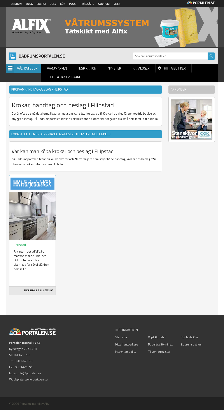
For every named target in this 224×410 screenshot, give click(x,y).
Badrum (16, 4)
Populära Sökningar (161, 344)
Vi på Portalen (157, 337)
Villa (117, 4)
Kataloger (141, 68)
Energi (41, 4)
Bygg (29, 4)
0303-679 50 (23, 361)
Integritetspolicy (125, 351)
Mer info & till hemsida (38, 290)
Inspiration (87, 68)
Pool (72, 4)
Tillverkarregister (159, 351)
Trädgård (87, 4)
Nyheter (114, 68)
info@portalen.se (29, 373)
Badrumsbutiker (191, 344)
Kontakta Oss (189, 337)
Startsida (121, 337)
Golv (53, 4)
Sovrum (104, 4)
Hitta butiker (175, 68)
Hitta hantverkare (65, 77)
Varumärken (57, 68)
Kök (62, 4)
